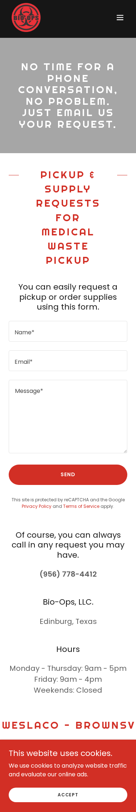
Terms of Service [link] (81, 506)
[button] (120, 17)
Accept (68, 794)
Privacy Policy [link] (36, 506)
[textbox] (68, 331)
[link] (26, 17)
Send (68, 474)
